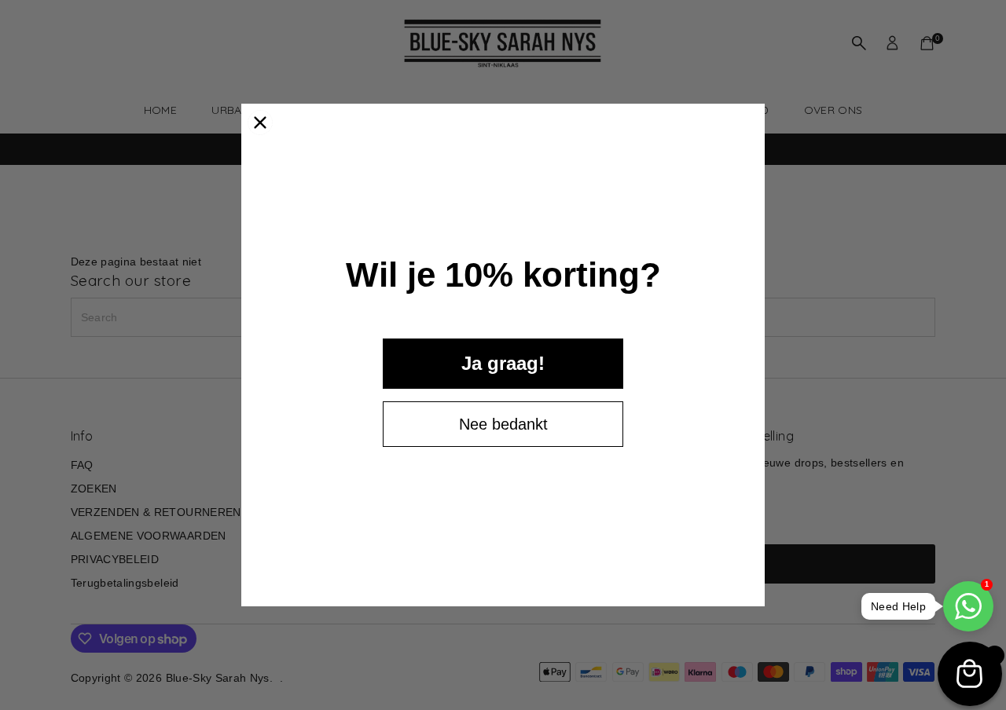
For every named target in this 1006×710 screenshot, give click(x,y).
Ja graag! (503, 363)
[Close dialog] (260, 122)
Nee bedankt (503, 424)
